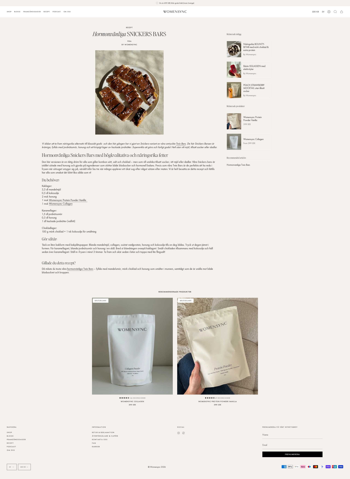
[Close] (239, 223)
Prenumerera (153, 249)
